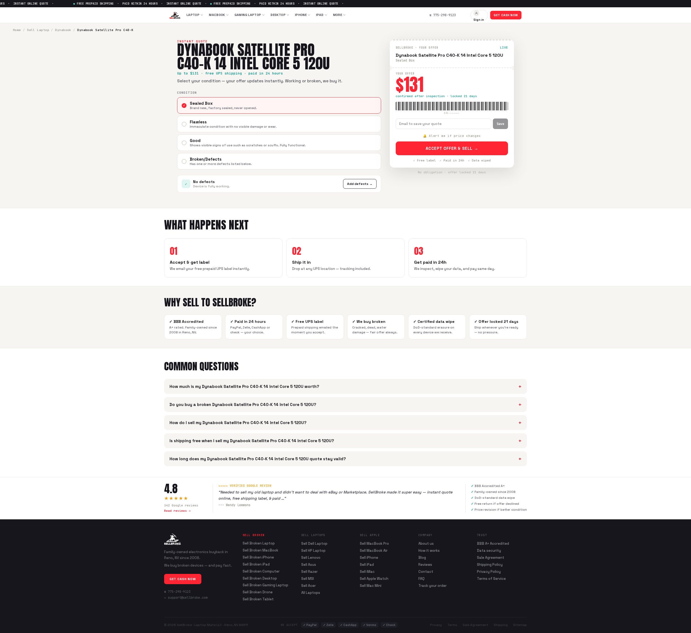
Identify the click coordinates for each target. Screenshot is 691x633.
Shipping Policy (490, 564)
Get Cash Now (506, 15)
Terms (452, 625)
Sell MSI (307, 578)
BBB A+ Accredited (493, 543)
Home (17, 30)
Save (500, 124)
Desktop (278, 15)
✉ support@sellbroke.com (186, 597)
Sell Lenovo (310, 557)
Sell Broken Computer (261, 571)
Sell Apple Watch (374, 578)
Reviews (425, 564)
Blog (422, 557)
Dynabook (63, 30)
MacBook (217, 15)
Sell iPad (367, 564)
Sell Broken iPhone (258, 557)
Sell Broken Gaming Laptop (265, 585)
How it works (429, 550)
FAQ (421, 578)
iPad (319, 15)
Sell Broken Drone (258, 592)
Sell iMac (367, 571)
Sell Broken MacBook (260, 550)
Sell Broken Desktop (260, 578)
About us (426, 543)
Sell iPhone (369, 557)
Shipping (501, 625)
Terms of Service (491, 578)
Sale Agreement (490, 557)
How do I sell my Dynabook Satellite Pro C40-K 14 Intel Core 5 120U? (345, 422)
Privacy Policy (489, 571)
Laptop (193, 15)
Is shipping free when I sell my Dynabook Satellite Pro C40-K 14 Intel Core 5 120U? (345, 441)
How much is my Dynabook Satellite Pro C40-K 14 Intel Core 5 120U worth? (345, 386)
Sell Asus (308, 564)
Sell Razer (309, 571)
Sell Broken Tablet (258, 599)
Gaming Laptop (248, 15)
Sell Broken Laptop (259, 543)
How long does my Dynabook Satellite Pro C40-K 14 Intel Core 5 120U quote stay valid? (345, 459)
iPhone (301, 15)
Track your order (432, 585)
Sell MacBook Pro (374, 543)
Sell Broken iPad (256, 564)
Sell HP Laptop (313, 550)
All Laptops (310, 592)
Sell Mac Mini (370, 585)
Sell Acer (308, 585)
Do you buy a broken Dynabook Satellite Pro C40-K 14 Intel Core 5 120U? (345, 404)
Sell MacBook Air (374, 550)
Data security (489, 550)
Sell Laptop (38, 30)
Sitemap (520, 625)
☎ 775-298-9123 (177, 592)
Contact (425, 571)
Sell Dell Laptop (314, 543)
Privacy (436, 625)
